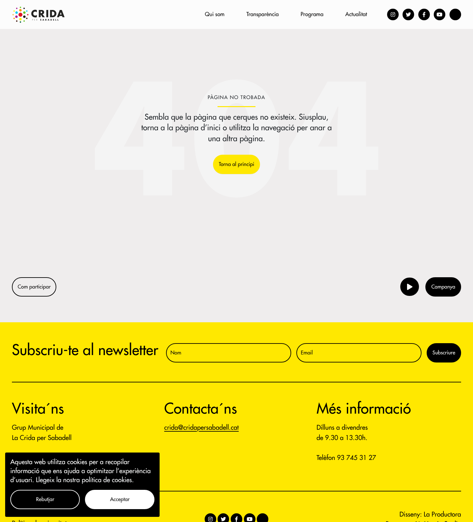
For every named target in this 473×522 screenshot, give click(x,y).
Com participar (34, 286)
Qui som (215, 14)
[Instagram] (393, 14)
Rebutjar (45, 499)
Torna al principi (236, 164)
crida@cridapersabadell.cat (201, 427)
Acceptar (120, 499)
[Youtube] (439, 14)
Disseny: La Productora (430, 514)
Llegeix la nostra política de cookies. (85, 480)
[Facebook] (424, 14)
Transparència (262, 14)
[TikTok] (455, 14)
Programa (312, 14)
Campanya (443, 286)
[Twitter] (408, 14)
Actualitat (356, 14)
